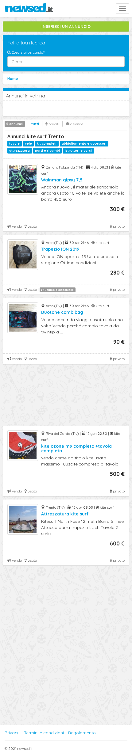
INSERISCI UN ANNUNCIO (66, 26)
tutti (35, 124)
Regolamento (82, 732)
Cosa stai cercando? (28, 52)
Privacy (12, 732)
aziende (76, 124)
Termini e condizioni (44, 732)
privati (53, 124)
